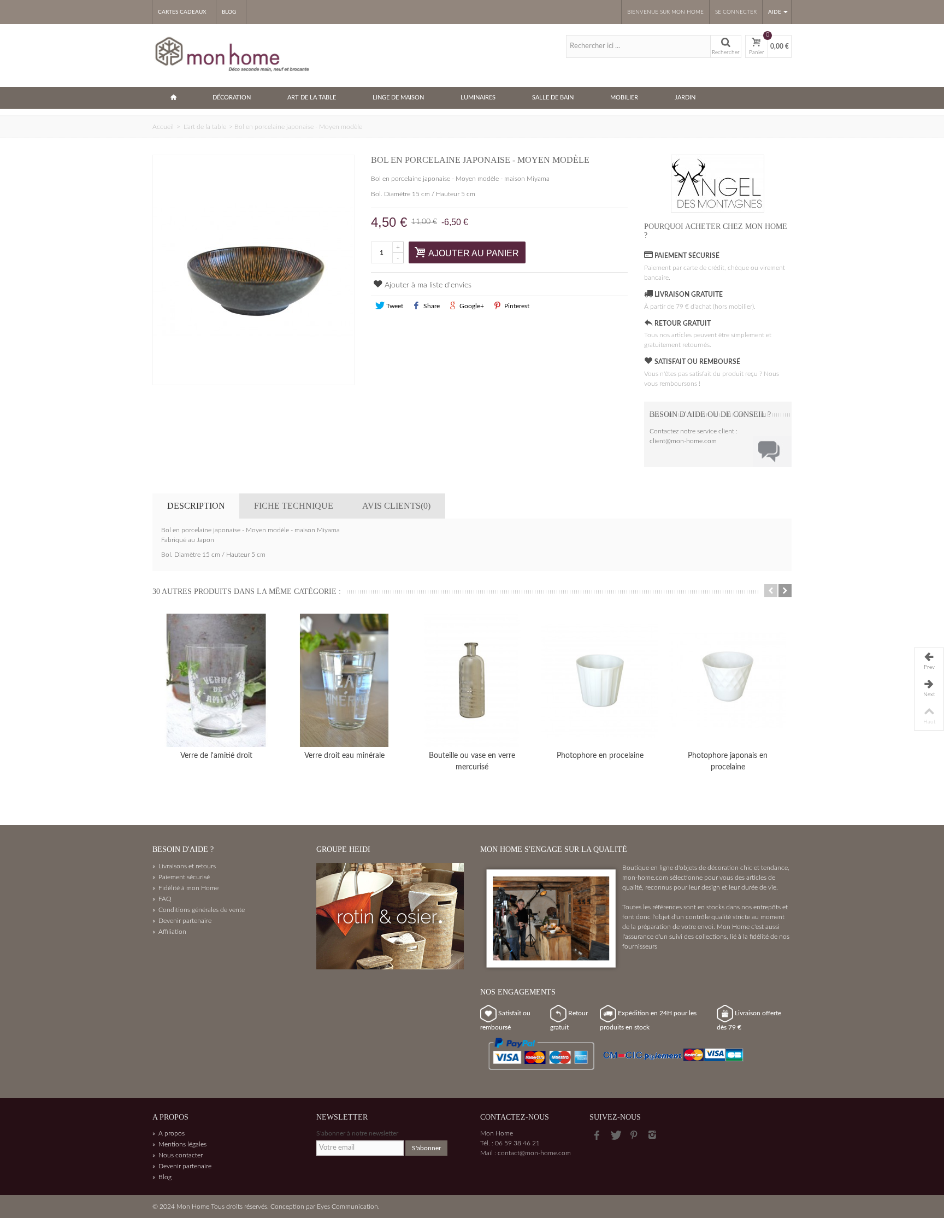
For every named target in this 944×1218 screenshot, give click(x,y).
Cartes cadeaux (182, 12)
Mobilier (624, 98)
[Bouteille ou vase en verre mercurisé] (472, 680)
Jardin (685, 98)
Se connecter (736, 12)
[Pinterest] (634, 1135)
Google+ (471, 306)
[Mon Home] (233, 54)
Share (431, 306)
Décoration (232, 98)
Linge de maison (398, 98)
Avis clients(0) (396, 505)
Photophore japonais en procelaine (728, 761)
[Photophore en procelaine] (599, 680)
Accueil (163, 126)
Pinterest (516, 306)
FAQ (162, 899)
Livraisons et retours (184, 866)
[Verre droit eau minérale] (344, 680)
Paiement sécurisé (181, 877)
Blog (162, 1177)
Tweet (394, 306)
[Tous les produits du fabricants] (718, 184)
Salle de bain (553, 98)
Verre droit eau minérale (344, 756)
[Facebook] (596, 1135)
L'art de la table (205, 126)
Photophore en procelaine (600, 756)
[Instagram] (652, 1135)
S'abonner (426, 1148)
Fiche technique (293, 505)
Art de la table (311, 98)
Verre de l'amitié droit (216, 756)
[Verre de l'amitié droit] (216, 680)
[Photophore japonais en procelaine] (727, 680)
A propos (168, 1133)
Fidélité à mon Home (185, 888)
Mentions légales (179, 1144)
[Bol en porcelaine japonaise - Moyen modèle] (253, 270)
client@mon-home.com (683, 441)
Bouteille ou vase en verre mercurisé (472, 761)
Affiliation (169, 931)
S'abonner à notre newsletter (357, 1133)
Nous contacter (177, 1155)
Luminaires (478, 98)
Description (196, 505)
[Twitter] (615, 1135)
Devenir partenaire (181, 920)
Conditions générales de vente (198, 910)
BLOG (229, 12)
